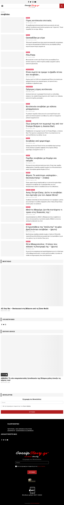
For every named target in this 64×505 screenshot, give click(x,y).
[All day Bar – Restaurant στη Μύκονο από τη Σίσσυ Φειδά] (32, 285)
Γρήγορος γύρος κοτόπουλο (39, 89)
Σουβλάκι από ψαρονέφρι (38, 141)
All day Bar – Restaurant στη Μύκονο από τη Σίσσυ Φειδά (24, 308)
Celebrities (28, 121)
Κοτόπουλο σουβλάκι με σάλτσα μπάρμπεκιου (41, 107)
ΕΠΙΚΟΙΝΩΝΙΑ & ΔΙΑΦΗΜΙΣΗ (25, 430)
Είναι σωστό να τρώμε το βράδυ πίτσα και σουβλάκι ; (44, 73)
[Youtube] (35, 2)
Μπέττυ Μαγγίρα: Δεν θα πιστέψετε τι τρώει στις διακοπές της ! (44, 210)
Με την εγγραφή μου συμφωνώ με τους (16, 406)
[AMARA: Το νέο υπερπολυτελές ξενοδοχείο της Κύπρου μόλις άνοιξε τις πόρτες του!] (32, 355)
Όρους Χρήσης (27, 406)
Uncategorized (29, 86)
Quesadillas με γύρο (35, 37)
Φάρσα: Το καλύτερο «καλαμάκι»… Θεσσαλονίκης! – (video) (42, 176)
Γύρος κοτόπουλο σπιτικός (39, 20)
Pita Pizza (30, 55)
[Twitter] (30, 2)
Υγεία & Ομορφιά (29, 69)
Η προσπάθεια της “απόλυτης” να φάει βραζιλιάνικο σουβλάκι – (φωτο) (44, 228)
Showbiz (28, 189)
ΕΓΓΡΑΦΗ (32, 412)
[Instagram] (33, 2)
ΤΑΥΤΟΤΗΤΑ (11, 429)
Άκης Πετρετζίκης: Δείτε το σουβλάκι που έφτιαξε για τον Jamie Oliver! (44, 193)
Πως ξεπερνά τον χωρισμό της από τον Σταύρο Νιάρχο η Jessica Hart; (44, 124)
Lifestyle (28, 172)
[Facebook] (28, 2)
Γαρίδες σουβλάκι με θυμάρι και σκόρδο (41, 159)
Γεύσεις (28, 17)
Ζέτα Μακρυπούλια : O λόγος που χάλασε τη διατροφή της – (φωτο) (42, 245)
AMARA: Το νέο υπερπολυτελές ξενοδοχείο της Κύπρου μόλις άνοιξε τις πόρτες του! (31, 379)
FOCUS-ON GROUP (34, 503)
